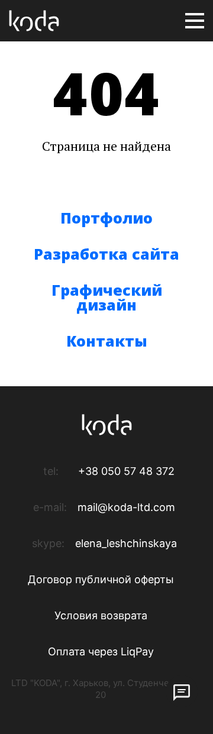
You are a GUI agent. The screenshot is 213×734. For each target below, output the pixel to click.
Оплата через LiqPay (101, 651)
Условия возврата (100, 615)
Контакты (106, 341)
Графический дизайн (106, 297)
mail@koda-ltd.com (126, 507)
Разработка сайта (106, 254)
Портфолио (106, 218)
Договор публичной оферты (101, 579)
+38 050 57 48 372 (126, 471)
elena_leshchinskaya (126, 543)
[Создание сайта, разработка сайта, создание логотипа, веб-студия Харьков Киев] (34, 20)
